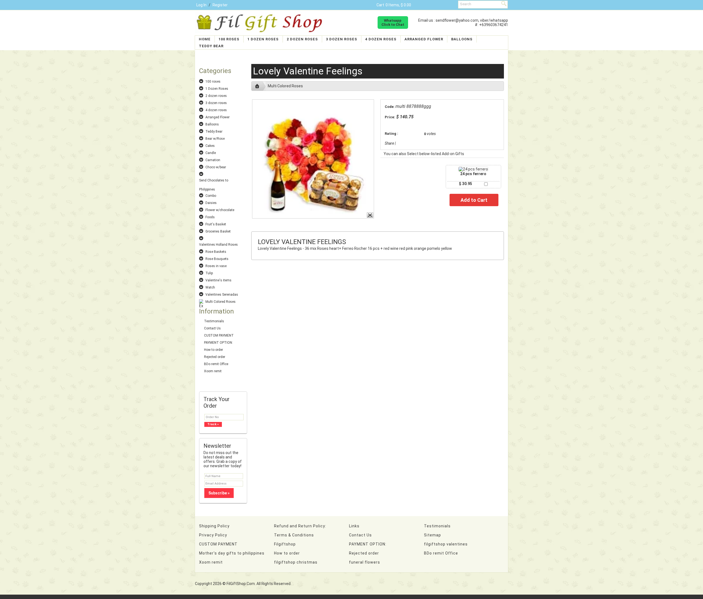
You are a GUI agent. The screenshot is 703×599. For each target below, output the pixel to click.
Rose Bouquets (216, 259)
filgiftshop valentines (446, 544)
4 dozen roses (381, 39)
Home (205, 39)
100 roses (229, 39)
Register (220, 5)
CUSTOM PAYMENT (219, 335)
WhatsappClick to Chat (392, 22)
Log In (201, 5)
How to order (213, 350)
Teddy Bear (211, 46)
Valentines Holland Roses (218, 245)
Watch (210, 287)
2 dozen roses (302, 39)
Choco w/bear (215, 167)
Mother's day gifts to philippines (231, 553)
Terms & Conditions (294, 535)
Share (389, 143)
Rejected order (214, 357)
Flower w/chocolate (219, 210)
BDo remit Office (216, 364)
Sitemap (432, 535)
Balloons (462, 39)
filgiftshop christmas (295, 562)
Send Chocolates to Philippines (213, 180)
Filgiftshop (285, 544)
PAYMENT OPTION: (218, 343)
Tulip (209, 273)
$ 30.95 (465, 183)
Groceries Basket (218, 231)
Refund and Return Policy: (300, 526)
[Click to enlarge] (473, 169)
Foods (210, 217)
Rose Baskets (215, 252)
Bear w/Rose (215, 139)
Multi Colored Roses (220, 302)
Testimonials (214, 321)
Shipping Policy (214, 526)
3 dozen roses (341, 39)
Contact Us (212, 328)
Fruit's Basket (215, 224)
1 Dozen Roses (263, 39)
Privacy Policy (213, 535)
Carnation (212, 160)
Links (354, 526)
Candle (210, 153)
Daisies (211, 203)
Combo (210, 196)
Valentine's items (218, 280)
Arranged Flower (423, 39)
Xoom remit (213, 371)
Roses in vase (216, 266)
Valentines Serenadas (221, 294)
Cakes (210, 146)
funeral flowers (364, 562)
